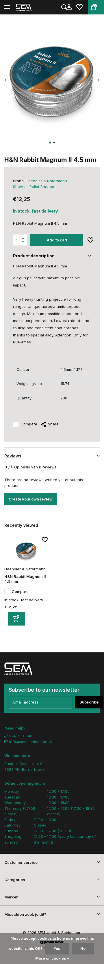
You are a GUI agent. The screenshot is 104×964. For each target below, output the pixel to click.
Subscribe (89, 702)
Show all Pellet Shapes (33, 186)
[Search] (65, 7)
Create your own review (31, 499)
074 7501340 (20, 736)
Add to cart (57, 240)
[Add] (16, 619)
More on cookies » (52, 958)
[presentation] (6, 80)
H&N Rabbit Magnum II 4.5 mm (25, 579)
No (83, 948)
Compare (29, 424)
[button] (50, 143)
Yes (56, 948)
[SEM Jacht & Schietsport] (30, 7)
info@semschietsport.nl (30, 741)
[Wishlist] (79, 7)
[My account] (69, 7)
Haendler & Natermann (46, 180)
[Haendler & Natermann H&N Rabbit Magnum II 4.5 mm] (26, 550)
